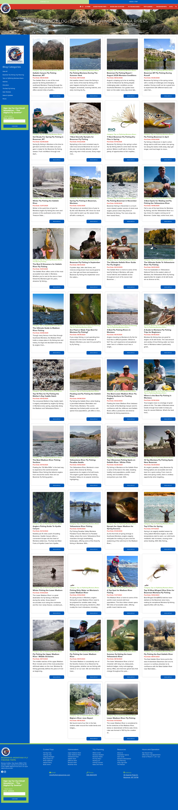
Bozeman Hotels (98, 757)
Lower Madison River (74, 755)
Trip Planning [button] (148, 6)
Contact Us (44, 2)
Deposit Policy (47, 762)
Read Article (56, 96)
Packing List (96, 760)
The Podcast (121, 764)
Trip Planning (121, 760)
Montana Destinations (124, 759)
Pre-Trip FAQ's (97, 759)
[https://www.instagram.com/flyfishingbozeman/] (83, 6)
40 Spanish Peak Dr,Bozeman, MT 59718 (130, 776)
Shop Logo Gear (122, 762)
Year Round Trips (147, 753)
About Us (120, 753)
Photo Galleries (47, 760)
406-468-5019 (91, 775)
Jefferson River (72, 760)
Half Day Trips (47, 755)
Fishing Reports (161, 6)
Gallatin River (72, 759)
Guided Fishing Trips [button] (100, 6)
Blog (171, 6)
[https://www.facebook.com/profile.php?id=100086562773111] (80, 6)
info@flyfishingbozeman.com (59, 775)
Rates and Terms (98, 764)
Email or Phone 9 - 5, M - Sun (151, 757)
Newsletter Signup (123, 755)
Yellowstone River (73, 757)
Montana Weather (98, 755)
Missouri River (72, 762)
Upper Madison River (74, 753)
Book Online (47, 764)
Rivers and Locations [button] (117, 6)
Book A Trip (133, 2)
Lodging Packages (48, 757)
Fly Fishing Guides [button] (134, 6)
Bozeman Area (72, 764)
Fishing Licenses (98, 762)
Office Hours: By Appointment (151, 755)
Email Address (9, 118)
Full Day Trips (47, 753)
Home (88, 6)
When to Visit (97, 753)
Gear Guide (120, 757)
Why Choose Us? (48, 759)
